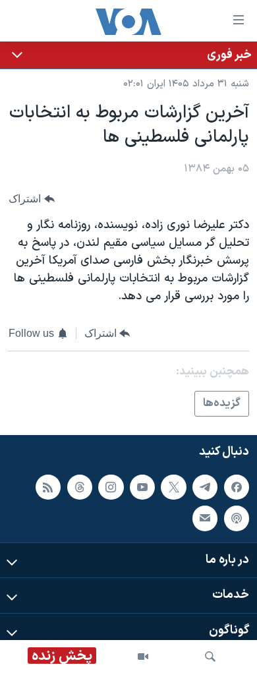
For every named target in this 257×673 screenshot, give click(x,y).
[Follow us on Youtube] (142, 487)
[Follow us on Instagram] (110, 487)
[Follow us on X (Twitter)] (173, 487)
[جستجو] (210, 656)
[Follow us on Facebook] (236, 487)
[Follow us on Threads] (79, 487)
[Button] (32, 199)
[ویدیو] (143, 656)
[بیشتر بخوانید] (128, 55)
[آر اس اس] (48, 487)
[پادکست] (236, 518)
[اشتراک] (204, 518)
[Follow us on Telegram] (204, 487)
